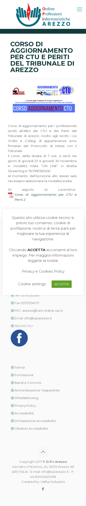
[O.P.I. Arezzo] (43, 14)
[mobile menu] (79, 9)
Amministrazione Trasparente (37, 390)
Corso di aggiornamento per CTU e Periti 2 (46, 197)
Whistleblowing (26, 398)
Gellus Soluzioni (53, 482)
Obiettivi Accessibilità (31, 428)
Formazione (24, 375)
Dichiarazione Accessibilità (35, 421)
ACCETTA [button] (61, 284)
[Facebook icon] (43, 489)
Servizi (19, 367)
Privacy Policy (25, 405)
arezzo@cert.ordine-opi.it (42, 310)
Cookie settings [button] (32, 284)
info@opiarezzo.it (38, 318)
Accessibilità (24, 413)
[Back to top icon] (43, 452)
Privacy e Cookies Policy (43, 271)
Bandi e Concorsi (28, 383)
